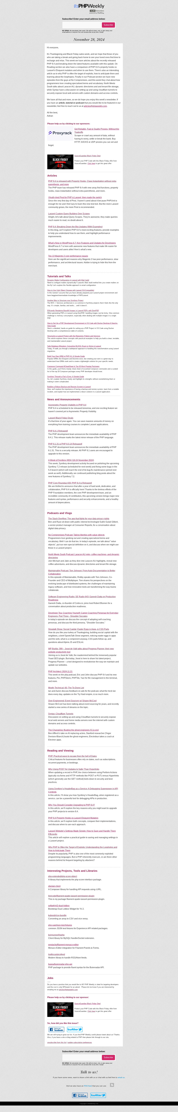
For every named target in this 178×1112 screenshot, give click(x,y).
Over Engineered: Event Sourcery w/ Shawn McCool (72, 701)
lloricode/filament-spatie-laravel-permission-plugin (71, 896)
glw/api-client (54, 886)
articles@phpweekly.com (95, 106)
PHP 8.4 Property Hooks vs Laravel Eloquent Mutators (73, 818)
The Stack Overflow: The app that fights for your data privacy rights (78, 518)
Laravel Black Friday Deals (60, 418)
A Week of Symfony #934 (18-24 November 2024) (71, 460)
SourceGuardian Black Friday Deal (87, 156)
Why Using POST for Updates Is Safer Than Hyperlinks (73, 769)
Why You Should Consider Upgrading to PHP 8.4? (71, 805)
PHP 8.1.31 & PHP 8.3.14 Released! (65, 444)
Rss (112, 1085)
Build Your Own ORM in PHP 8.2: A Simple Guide (66, 356)
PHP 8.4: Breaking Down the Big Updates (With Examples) (75, 227)
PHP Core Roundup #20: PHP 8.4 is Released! (70, 483)
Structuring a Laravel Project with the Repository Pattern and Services (73, 336)
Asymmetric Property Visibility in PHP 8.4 (67, 405)
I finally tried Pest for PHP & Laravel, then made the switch (75, 197)
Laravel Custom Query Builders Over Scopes (69, 214)
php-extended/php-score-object (62, 876)
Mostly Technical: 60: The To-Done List (66, 688)
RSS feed (88, 1086)
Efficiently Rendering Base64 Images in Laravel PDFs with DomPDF (73, 311)
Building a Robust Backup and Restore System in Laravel (69, 387)
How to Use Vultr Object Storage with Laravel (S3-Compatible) (70, 290)
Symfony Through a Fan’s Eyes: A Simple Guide (65, 377)
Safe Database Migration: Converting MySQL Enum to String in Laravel (74, 346)
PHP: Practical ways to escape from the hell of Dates (72, 756)
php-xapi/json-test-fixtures (60, 925)
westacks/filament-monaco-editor (63, 945)
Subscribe (108, 25)
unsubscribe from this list (56, 1042)
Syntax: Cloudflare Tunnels (60, 714)
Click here (91, 163)
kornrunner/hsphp (56, 935)
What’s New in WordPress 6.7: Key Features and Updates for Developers (82, 243)
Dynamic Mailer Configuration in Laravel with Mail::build (68, 280)
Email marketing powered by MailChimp (96, 13)
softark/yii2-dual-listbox (58, 906)
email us (121, 1077)
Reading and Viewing (60, 750)
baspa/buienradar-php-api (60, 964)
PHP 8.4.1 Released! (58, 431)
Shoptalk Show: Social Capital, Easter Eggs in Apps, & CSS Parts (78, 629)
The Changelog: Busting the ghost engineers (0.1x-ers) (73, 730)
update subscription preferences (80, 1042)
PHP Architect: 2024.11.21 (60, 671)
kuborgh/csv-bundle (57, 915)
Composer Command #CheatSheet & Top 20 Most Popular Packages (73, 366)
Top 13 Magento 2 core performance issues (68, 256)
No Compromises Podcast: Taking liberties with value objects (76, 535)
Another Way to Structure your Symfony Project (65, 300)
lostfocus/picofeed (56, 954)
